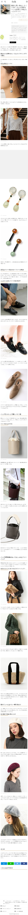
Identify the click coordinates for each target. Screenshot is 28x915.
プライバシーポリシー (6, 908)
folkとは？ (4, 905)
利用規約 (18, 905)
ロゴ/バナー (4, 911)
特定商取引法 (18, 908)
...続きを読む (23, 39)
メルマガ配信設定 (19, 911)
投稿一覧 (12, 42)
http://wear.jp (4, 215)
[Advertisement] (14, 164)
